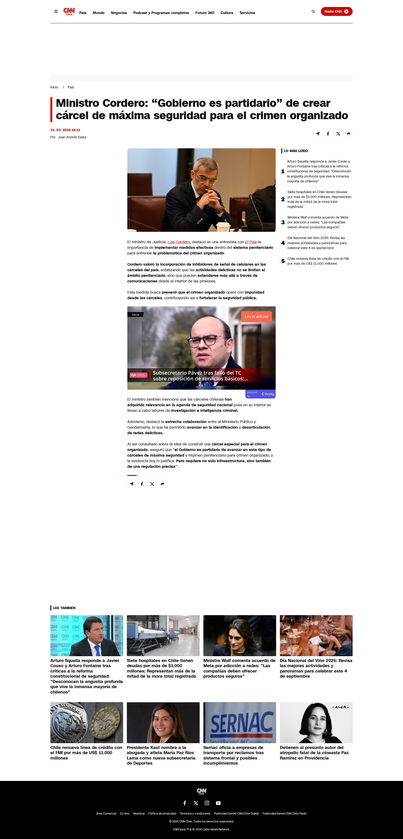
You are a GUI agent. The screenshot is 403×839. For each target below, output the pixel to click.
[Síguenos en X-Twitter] (196, 803)
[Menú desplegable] (56, 11)
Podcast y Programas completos (161, 12)
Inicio (54, 87)
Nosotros (139, 813)
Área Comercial (106, 813)
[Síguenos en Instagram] (207, 803)
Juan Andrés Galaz (72, 137)
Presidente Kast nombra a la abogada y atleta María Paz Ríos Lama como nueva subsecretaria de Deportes (161, 755)
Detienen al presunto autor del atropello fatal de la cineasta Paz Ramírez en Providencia (314, 753)
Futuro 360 (204, 12)
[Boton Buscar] (313, 11)
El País (251, 242)
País (82, 12)
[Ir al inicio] (69, 11)
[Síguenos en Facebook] (184, 803)
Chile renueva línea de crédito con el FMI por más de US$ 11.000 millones (318, 261)
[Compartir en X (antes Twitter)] (338, 133)
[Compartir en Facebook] (328, 133)
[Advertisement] (85, 415)
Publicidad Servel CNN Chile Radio (285, 813)
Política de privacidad (162, 813)
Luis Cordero (179, 242)
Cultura (227, 12)
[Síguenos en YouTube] (218, 803)
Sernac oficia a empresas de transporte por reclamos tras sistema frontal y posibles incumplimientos (233, 755)
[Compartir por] (348, 133)
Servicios (247, 12)
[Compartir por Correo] (317, 133)
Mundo (98, 12)
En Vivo (124, 813)
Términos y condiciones (195, 813)
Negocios (119, 12)
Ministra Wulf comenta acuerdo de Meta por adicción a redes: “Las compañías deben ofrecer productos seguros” (318, 222)
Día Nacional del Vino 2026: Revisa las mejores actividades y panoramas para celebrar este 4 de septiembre (317, 243)
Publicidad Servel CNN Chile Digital (236, 813)
